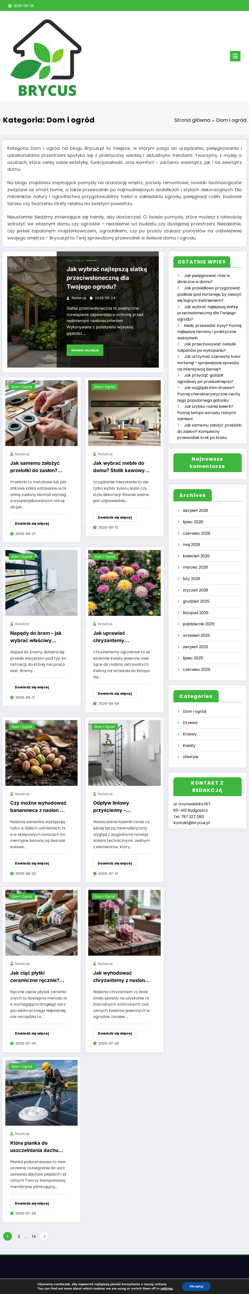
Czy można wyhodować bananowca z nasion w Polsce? (38, 807)
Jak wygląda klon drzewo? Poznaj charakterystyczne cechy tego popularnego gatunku (208, 394)
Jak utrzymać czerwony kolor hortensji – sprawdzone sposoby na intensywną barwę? (209, 363)
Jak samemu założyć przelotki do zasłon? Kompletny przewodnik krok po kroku (37, 467)
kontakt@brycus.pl (191, 823)
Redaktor (22, 624)
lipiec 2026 (193, 522)
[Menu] (235, 56)
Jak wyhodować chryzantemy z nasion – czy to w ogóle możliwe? (121, 977)
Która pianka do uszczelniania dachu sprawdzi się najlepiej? (37, 1147)
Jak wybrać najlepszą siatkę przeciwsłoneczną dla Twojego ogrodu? (107, 278)
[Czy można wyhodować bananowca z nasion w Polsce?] (41, 752)
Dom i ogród (75, 260)
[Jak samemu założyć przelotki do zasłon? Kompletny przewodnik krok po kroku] (41, 413)
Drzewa (190, 722)
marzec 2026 (195, 567)
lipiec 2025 (193, 658)
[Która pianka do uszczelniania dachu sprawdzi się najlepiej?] (41, 1092)
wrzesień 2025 (196, 635)
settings (166, 1288)
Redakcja (78, 298)
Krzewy (190, 734)
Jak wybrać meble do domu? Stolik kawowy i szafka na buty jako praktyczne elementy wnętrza (120, 467)
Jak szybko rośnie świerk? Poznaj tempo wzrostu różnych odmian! (206, 413)
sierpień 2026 (195, 510)
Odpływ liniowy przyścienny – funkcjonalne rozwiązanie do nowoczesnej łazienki (118, 807)
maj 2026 (191, 544)
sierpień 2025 (195, 647)
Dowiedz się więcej (84, 350)
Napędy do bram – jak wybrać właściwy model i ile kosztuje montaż (36, 637)
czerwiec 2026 (196, 533)
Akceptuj (196, 1286)
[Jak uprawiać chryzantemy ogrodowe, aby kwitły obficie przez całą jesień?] (124, 583)
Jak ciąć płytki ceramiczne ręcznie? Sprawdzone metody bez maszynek (34, 977)
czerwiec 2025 (196, 669)
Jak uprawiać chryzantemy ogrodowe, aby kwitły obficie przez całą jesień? (118, 637)
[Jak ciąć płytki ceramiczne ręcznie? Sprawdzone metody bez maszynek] (41, 922)
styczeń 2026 (195, 590)
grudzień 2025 (196, 601)
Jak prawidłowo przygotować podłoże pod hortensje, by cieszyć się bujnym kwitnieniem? (209, 294)
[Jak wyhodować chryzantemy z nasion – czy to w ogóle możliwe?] (124, 922)
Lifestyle (190, 757)
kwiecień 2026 (196, 556)
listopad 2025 (195, 613)
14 (34, 1236)
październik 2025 (198, 624)
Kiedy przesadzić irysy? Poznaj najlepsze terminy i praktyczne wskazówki (209, 332)
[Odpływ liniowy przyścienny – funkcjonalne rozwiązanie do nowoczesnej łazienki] (124, 752)
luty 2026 (191, 578)
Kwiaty (189, 745)
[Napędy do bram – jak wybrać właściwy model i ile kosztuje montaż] (41, 583)
